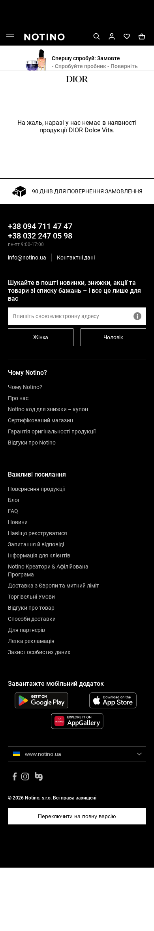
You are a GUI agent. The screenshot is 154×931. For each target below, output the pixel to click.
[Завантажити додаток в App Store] (112, 700)
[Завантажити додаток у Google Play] (41, 700)
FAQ (13, 511)
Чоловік (113, 337)
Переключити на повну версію (77, 816)
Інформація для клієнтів (39, 555)
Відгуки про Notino (32, 442)
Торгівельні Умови (31, 596)
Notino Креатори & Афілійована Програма (48, 570)
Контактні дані (76, 257)
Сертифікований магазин (40, 420)
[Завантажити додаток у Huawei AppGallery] (77, 721)
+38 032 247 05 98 (40, 235)
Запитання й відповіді (36, 544)
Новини (18, 522)
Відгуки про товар (31, 608)
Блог (14, 500)
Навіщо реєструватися (37, 533)
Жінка (40, 337)
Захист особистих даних (39, 652)
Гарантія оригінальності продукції (52, 431)
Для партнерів (26, 630)
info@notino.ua (27, 257)
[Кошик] (142, 36)
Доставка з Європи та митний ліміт (53, 585)
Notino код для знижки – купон (48, 409)
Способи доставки (32, 619)
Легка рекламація (31, 641)
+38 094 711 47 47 (40, 226)
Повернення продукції (36, 489)
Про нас (18, 398)
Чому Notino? (25, 387)
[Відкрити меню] (10, 38)
